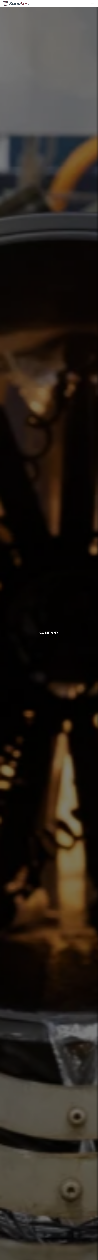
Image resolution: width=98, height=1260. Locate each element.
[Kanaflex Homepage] (16, 3)
